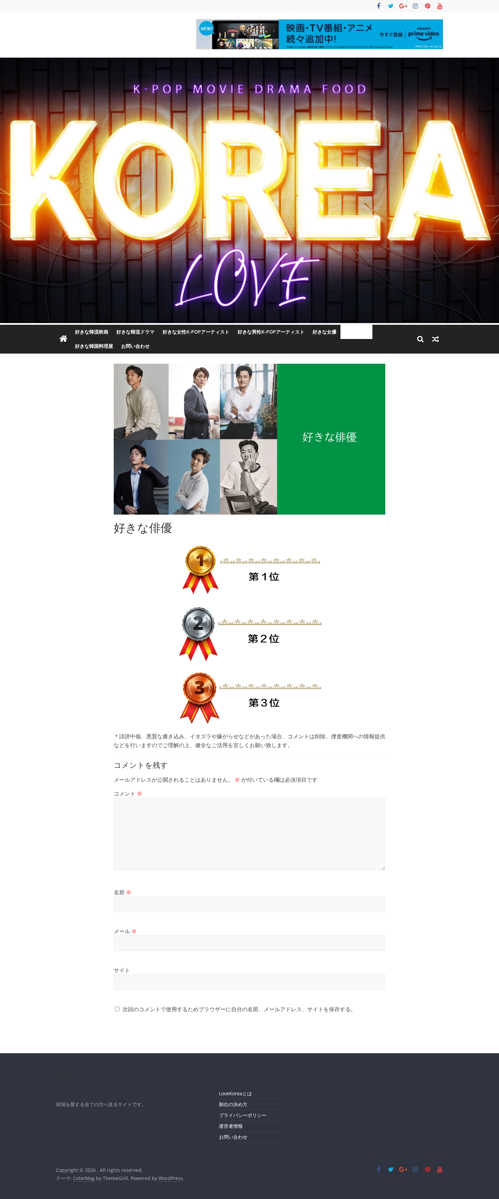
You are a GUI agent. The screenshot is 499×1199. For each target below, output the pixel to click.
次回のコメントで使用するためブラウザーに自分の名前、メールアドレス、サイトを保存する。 (239, 1009)
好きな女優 (324, 331)
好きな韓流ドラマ (135, 331)
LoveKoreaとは (235, 1093)
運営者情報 (231, 1126)
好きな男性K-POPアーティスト (271, 331)
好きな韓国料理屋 (94, 346)
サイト (122, 970)
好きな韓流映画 (91, 331)
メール (125, 931)
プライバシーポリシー (242, 1115)
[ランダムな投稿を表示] (435, 339)
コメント (128, 793)
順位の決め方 (233, 1104)
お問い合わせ (135, 346)
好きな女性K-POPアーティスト (196, 331)
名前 (122, 892)
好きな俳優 (356, 331)
